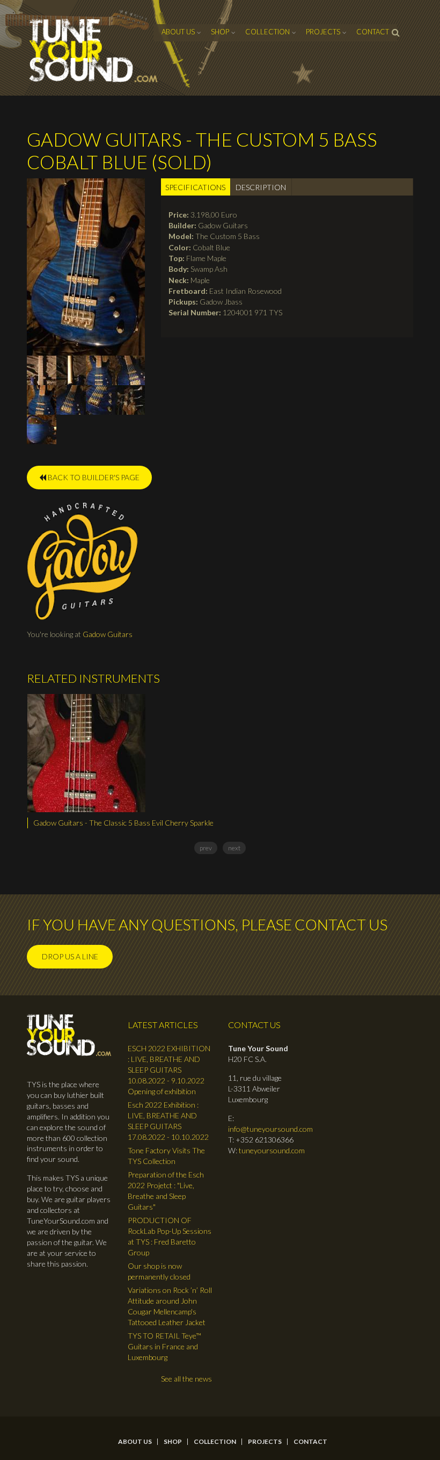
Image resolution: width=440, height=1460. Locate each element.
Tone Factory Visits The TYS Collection (166, 1156)
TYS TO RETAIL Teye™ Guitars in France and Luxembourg (164, 1346)
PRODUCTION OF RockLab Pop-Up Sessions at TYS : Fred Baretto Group (169, 1236)
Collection (267, 31)
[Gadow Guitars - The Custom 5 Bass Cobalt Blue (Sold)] (86, 265)
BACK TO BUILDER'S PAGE (93, 477)
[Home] (94, 50)
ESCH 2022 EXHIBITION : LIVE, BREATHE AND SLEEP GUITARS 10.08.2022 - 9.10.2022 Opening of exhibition (169, 1070)
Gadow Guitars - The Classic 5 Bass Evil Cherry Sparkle (123, 822)
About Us (178, 31)
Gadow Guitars (108, 634)
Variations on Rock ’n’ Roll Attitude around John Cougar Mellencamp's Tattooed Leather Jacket (170, 1306)
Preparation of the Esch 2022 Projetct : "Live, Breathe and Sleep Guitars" (166, 1190)
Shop (220, 31)
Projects (323, 31)
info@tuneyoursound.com (270, 1128)
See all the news (186, 1378)
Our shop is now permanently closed (159, 1271)
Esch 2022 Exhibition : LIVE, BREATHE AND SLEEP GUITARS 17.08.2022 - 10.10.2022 (168, 1120)
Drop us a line (70, 956)
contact (372, 31)
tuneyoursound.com (272, 1150)
